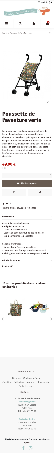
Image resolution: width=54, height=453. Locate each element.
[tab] (27, 217)
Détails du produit (11, 260)
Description (8, 217)
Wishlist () (46, 2)
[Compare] (22, 304)
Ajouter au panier (29, 183)
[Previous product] (49, 33)
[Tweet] (7, 203)
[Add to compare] (40, 192)
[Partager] (3, 203)
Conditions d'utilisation (13, 382)
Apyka (27, 442)
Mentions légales (31, 378)
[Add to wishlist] (14, 192)
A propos (31, 382)
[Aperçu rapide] (22, 309)
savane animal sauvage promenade (19, 208)
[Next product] (51, 33)
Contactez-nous (25, 386)
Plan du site (44, 382)
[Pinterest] (10, 203)
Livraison (16, 378)
